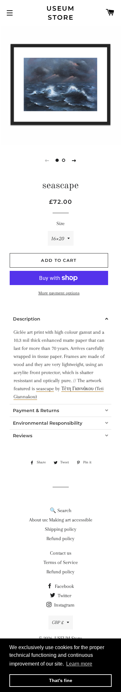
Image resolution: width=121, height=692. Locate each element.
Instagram (64, 605)
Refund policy (60, 538)
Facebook (64, 586)
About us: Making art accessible (60, 520)
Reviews (22, 435)
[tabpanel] (60, 84)
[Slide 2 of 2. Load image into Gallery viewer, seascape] (64, 160)
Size (60, 223)
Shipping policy (60, 529)
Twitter (63, 595)
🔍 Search (60, 510)
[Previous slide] (47, 160)
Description (26, 319)
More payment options (59, 293)
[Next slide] (74, 160)
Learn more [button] (79, 664)
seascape (45, 388)
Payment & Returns (36, 410)
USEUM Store (60, 13)
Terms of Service (61, 562)
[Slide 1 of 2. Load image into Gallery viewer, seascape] (57, 160)
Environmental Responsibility (47, 423)
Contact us (60, 553)
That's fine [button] (60, 680)
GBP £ (58, 622)
